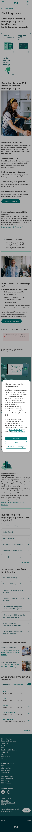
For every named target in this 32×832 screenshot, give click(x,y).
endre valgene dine (15, 429)
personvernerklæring (18, 432)
